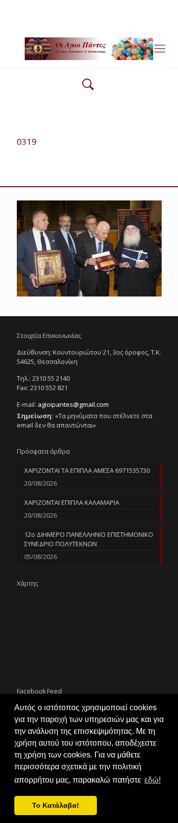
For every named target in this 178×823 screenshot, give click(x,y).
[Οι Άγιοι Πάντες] (89, 48)
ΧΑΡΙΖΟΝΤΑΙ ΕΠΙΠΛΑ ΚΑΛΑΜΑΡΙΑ (71, 502)
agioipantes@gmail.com (120, 7)
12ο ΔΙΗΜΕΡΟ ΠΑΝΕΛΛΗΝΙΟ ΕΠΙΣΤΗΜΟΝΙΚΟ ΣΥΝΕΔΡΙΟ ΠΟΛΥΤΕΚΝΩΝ (88, 539)
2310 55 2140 (51, 7)
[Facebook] (89, 20)
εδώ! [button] (152, 780)
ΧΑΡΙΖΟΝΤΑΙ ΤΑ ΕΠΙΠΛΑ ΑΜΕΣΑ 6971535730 (87, 470)
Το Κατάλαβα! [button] (55, 805)
